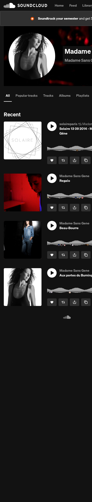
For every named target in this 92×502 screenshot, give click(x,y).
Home (59, 5)
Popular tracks (27, 95)
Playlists (82, 95)
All (8, 95)
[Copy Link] (86, 160)
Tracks (48, 95)
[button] (52, 126)
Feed (73, 5)
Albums (65, 95)
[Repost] (63, 160)
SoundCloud (25, 5)
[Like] (52, 160)
